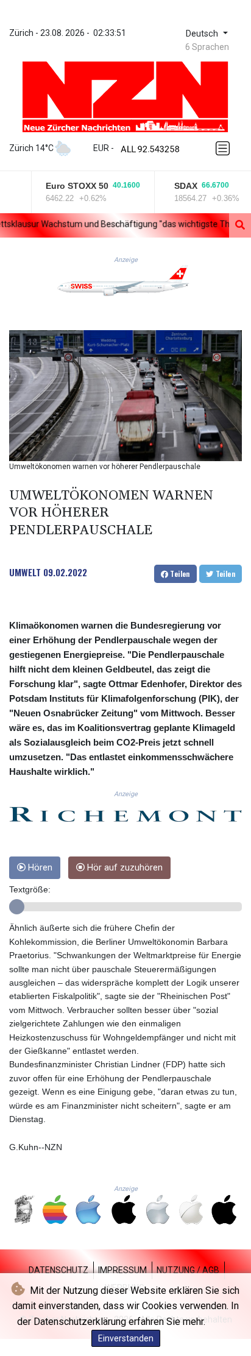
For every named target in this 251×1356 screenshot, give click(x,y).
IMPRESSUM (122, 1270)
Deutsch (203, 34)
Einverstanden (126, 1338)
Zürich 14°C (31, 148)
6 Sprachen (207, 47)
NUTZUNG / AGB (188, 1270)
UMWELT (25, 572)
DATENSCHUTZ (58, 1270)
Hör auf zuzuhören (124, 868)
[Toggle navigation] (225, 148)
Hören (39, 868)
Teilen (179, 573)
